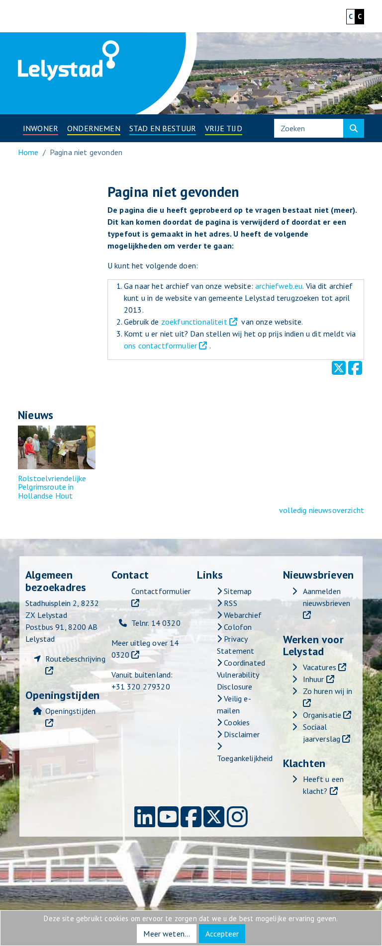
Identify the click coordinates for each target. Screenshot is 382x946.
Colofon (237, 627)
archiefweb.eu (278, 286)
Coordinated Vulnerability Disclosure (241, 674)
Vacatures (319, 667)
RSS (229, 603)
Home (28, 152)
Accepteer (222, 934)
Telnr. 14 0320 (156, 623)
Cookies (236, 722)
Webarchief (242, 615)
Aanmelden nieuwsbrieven (327, 597)
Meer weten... (166, 934)
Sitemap (237, 591)
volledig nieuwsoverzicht (321, 510)
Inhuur (313, 679)
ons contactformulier (160, 345)
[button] (40, 128)
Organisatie (322, 715)
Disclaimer (241, 734)
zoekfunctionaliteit (194, 322)
